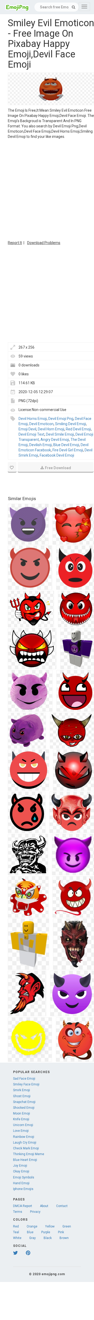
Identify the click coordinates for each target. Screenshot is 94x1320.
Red (16, 1226)
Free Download (58, 468)
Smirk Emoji (21, 1090)
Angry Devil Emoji (54, 439)
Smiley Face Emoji (26, 1084)
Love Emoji (21, 1131)
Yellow (50, 1226)
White (17, 1238)
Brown (64, 1238)
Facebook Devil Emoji (57, 455)
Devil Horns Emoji (33, 418)
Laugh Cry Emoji (24, 1142)
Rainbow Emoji (23, 1137)
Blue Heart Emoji (25, 1160)
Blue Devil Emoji (66, 445)
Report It (15, 243)
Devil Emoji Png (60, 418)
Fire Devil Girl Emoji (67, 450)
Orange (32, 1226)
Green (66, 1226)
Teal (16, 1232)
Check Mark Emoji (26, 1148)
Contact (62, 1206)
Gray (32, 1238)
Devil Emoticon (41, 424)
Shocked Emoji (23, 1108)
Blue (30, 1232)
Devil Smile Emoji (60, 434)
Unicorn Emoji (23, 1125)
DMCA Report (22, 1206)
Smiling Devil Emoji (70, 424)
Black (48, 1238)
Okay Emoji (21, 1171)
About (44, 1206)
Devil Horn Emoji (51, 429)
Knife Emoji (21, 1119)
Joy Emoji (20, 1165)
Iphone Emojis (23, 1189)
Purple (45, 1232)
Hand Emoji (21, 1183)
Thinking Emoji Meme (28, 1154)
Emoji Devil (27, 429)
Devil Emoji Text (31, 434)
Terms (17, 1212)
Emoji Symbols (23, 1177)
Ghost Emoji (22, 1096)
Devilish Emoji (40, 445)
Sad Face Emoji (24, 1078)
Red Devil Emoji (78, 429)
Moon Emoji (21, 1113)
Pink (61, 1232)
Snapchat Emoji (24, 1102)
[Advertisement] (47, 189)
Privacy (35, 1212)
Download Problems (43, 243)
